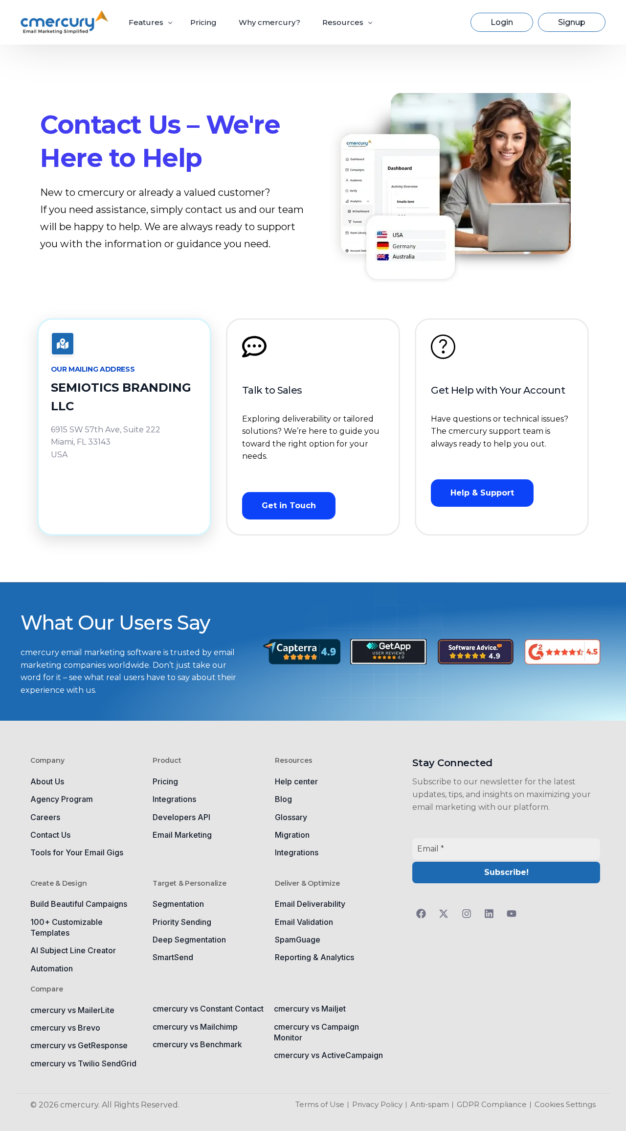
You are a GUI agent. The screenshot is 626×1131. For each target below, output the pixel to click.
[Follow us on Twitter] (446, 914)
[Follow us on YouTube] (514, 914)
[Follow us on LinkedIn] (491, 914)
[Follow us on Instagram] (469, 914)
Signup (571, 22)
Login (502, 22)
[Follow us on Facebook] (423, 914)
